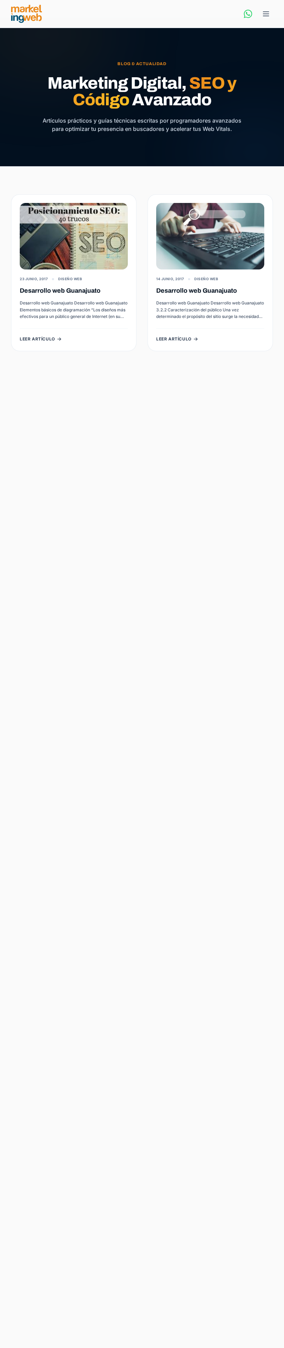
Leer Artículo (37, 339)
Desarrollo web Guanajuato (60, 290)
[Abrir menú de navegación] (266, 14)
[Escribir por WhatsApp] (248, 14)
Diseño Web (70, 279)
